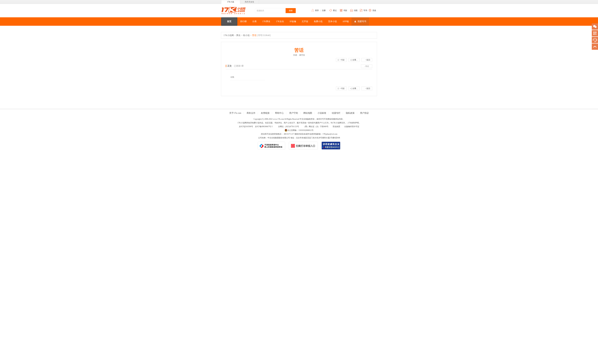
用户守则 (293, 113)
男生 (238, 35)
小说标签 (322, 113)
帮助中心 (279, 113)
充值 (374, 10)
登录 (317, 10)
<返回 (367, 60)
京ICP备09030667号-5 (264, 126)
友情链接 (265, 113)
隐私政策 (350, 113)
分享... (355, 60)
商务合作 (251, 113)
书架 (345, 10)
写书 (365, 10)
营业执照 (336, 126)
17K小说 (230, 2)
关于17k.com (235, 113)
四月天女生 (249, 2)
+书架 (342, 60)
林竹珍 (302, 55)
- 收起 (366, 66)
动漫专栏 (336, 113)
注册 (324, 10)
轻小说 (246, 35)
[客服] (595, 40)
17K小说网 (228, 35)
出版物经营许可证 (351, 126)
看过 (335, 10)
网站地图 (307, 113)
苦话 (254, 35)
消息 (356, 10)
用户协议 (364, 113)
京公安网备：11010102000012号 (300, 130)
